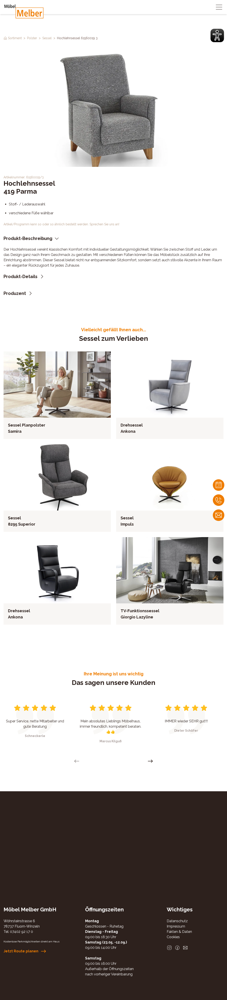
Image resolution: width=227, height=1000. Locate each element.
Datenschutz (177, 921)
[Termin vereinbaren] (218, 485)
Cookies (173, 937)
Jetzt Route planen (21, 951)
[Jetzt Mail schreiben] (218, 515)
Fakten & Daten (179, 932)
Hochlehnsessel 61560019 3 (77, 38)
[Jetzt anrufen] (218, 500)
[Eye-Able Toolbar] (217, 35)
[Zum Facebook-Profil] (177, 947)
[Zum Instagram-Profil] (169, 947)
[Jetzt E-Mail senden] (185, 947)
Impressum (176, 926)
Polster (32, 38)
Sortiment (15, 38)
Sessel (47, 38)
